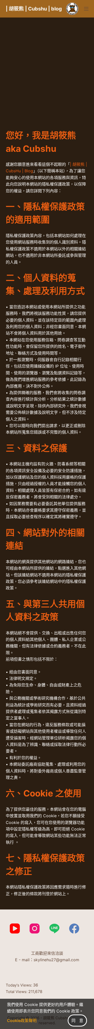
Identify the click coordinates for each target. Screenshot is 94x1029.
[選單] (86, 9)
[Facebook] (74, 928)
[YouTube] (15, 928)
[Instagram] (35, 928)
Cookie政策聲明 (22, 1020)
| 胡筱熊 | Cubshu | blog (34, 9)
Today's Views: (19, 985)
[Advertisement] (47, 67)
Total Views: (17, 991)
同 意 (77, 1020)
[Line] (54, 928)
